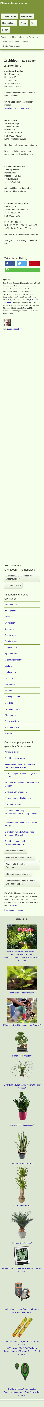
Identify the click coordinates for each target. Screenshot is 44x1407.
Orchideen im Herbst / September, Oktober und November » (19, 833)
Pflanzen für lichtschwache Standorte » (17, 865)
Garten (23, 23)
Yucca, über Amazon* (22, 1205)
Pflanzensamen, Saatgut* (22, 954)
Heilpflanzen (26, 16)
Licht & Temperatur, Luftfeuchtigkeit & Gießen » (21, 775)
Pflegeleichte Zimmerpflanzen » (19, 857)
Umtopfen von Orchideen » (16, 792)
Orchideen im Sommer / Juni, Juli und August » (21, 824)
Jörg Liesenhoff (15, 329)
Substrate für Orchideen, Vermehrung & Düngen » (22, 784)
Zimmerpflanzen (9, 16)
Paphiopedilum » (12, 709)
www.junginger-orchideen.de (16, 108)
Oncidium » (10, 703)
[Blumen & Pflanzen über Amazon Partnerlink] (22, 948)
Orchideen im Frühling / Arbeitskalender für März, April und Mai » (21, 813)
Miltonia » (9, 690)
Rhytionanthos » (12, 727)
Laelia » (8, 666)
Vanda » (8, 734)
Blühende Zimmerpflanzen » (18, 874)
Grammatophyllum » (13, 660)
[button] (10, 263)
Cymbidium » (10, 623)
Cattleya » (9, 629)
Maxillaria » (10, 684)
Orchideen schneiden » (15, 758)
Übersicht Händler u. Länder (15, 42)
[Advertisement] (22, 425)
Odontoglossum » (12, 697)
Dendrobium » (11, 641)
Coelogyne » (10, 635)
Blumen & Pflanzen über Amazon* (22, 951)
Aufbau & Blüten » (13, 752)
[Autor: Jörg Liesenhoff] (7, 326)
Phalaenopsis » (12, 715)
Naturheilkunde (9, 23)
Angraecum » (11, 604)
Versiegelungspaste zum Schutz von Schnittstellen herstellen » (21, 765)
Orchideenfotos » (13, 586)
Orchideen (33, 37)
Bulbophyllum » (12, 611)
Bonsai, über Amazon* (22, 1056)
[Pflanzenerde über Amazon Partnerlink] (22, 1022)
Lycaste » (9, 678)
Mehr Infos (14, 906)
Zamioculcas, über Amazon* (22, 1125)
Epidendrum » (11, 654)
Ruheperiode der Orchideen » (18, 798)
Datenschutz (9, 910)
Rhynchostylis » (12, 721)
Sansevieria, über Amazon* (22, 1164)
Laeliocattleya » (12, 672)
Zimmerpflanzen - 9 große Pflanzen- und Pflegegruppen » (21, 882)
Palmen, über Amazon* (22, 1243)
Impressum (19, 910)
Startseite (5, 37)
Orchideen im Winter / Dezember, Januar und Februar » (19, 842)
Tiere (33, 23)
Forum (5, 30)
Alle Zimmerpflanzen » (16, 851)
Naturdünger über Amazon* (22, 993)
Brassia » (9, 617)
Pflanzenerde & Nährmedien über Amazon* (22, 1025)
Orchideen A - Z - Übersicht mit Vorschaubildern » (19, 577)
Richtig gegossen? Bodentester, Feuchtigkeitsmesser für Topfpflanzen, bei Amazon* (22, 1392)
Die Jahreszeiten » (13, 804)
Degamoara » (11, 648)
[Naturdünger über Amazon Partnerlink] (22, 990)
